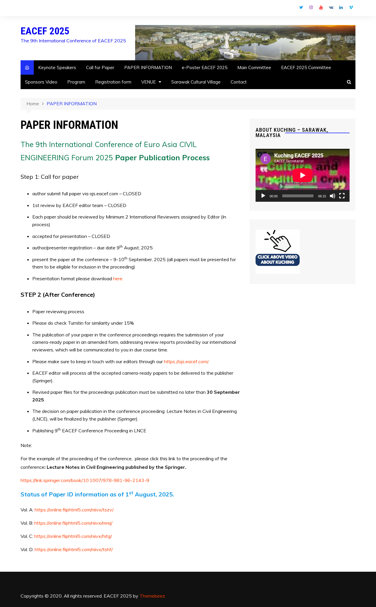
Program (76, 82)
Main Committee (254, 67)
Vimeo (351, 7)
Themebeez (152, 596)
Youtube (321, 7)
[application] (303, 175)
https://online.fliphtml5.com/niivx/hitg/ (73, 536)
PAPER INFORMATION (148, 67)
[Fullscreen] (342, 196)
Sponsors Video (41, 82)
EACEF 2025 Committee (306, 67)
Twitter (301, 7)
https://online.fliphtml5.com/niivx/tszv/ (74, 510)
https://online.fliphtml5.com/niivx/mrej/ (73, 523)
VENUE (148, 82)
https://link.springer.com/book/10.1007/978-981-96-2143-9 (85, 480)
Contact (239, 82)
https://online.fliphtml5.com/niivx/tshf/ (74, 549)
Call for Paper (100, 67)
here (117, 278)
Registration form (113, 82)
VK (331, 7)
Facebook (291, 8)
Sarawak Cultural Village (196, 82)
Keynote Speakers (57, 67)
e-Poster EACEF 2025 (204, 67)
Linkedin (341, 7)
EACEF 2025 (45, 31)
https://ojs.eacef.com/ (186, 361)
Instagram (311, 7)
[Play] (263, 196)
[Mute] (332, 196)
